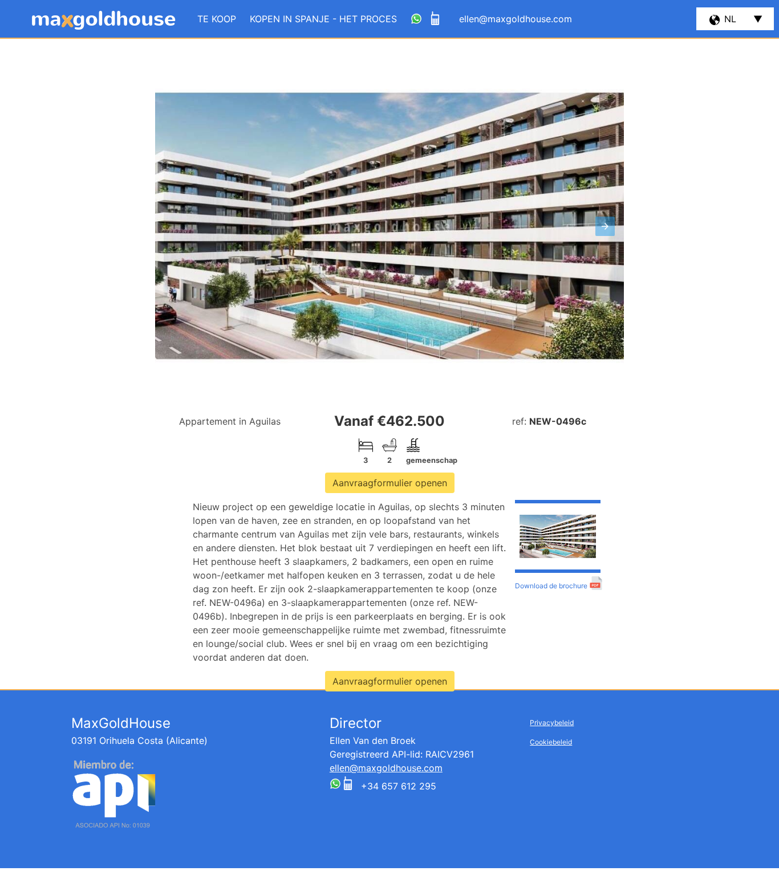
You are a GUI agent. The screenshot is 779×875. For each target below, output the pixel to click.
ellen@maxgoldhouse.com (386, 768)
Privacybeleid (552, 722)
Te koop (216, 19)
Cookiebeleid (551, 742)
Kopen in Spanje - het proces (323, 19)
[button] (605, 226)
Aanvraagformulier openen (389, 483)
